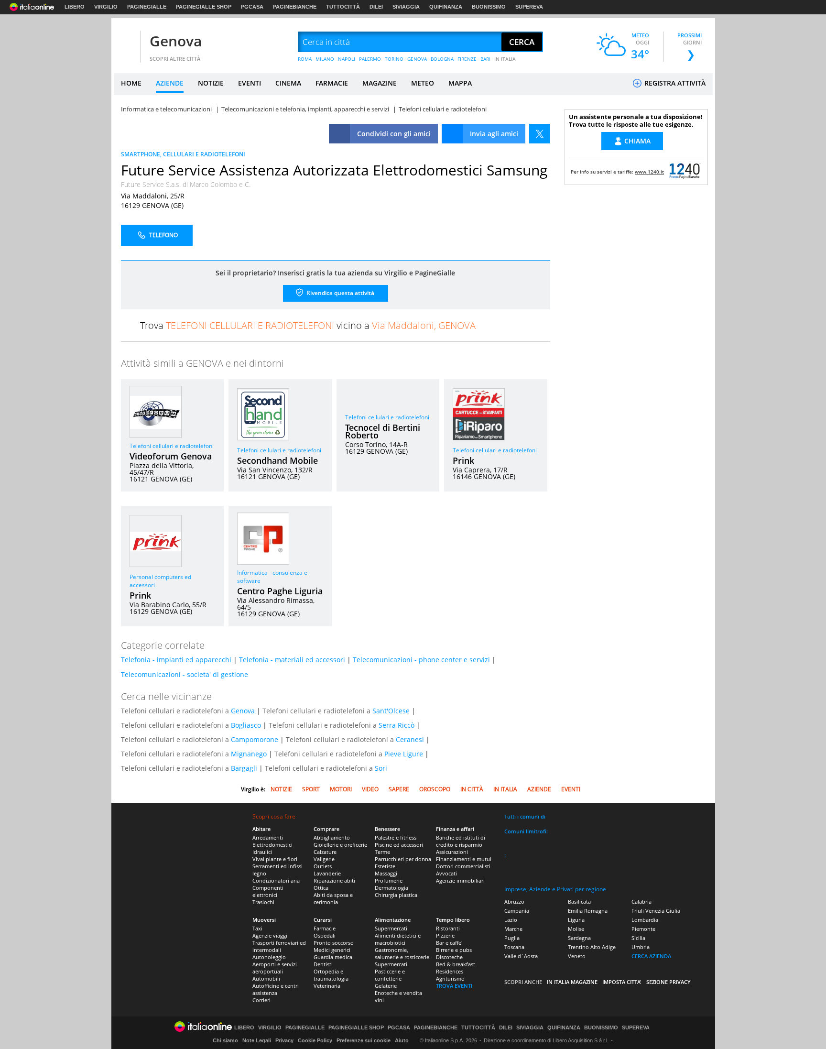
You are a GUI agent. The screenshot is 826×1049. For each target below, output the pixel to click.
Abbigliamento (332, 837)
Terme (382, 851)
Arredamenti (267, 837)
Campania (516, 910)
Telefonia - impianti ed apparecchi (176, 659)
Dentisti (323, 964)
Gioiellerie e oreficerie (340, 844)
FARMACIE (331, 82)
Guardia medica (333, 957)
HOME (131, 82)
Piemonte (643, 928)
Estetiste (385, 866)
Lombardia (644, 919)
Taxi (257, 928)
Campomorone (254, 739)
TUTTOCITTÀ (343, 7)
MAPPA (460, 82)
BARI (485, 58)
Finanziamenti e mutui (463, 859)
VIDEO (370, 789)
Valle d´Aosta (521, 956)
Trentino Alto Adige (592, 947)
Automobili (266, 978)
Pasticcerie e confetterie (390, 975)
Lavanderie (327, 873)
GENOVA (417, 58)
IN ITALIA (505, 58)
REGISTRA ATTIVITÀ (674, 82)
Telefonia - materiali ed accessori (292, 659)
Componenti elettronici (267, 891)
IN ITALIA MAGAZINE (572, 981)
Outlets (323, 866)
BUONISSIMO (489, 7)
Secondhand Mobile (277, 460)
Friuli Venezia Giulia (655, 910)
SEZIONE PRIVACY (668, 981)
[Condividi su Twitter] (539, 133)
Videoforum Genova (171, 456)
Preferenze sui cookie (364, 1040)
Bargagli (244, 768)
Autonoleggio (269, 957)
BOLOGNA (442, 58)
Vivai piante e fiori (274, 859)
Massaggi (386, 873)
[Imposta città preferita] (125, 42)
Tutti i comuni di (524, 816)
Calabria (641, 901)
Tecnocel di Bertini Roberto (382, 431)
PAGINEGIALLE (146, 7)
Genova (176, 41)
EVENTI (249, 82)
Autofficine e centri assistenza (275, 989)
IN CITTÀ (471, 789)
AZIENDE (170, 82)
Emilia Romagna (588, 910)
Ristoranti (448, 928)
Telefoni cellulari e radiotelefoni (172, 446)
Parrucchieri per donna (403, 859)
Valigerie (324, 859)
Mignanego (249, 753)
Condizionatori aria (276, 880)
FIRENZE (467, 58)
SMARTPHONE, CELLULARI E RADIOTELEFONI (183, 154)
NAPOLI (346, 58)
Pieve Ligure (403, 753)
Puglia (512, 937)
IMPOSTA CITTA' (621, 981)
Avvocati (446, 873)
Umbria (640, 947)
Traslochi (263, 902)
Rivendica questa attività (339, 293)
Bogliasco (246, 725)
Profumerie (388, 880)
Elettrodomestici (272, 844)
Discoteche (449, 957)
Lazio (510, 919)
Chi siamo (225, 1040)
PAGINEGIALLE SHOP (203, 7)
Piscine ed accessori (399, 844)
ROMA (305, 58)
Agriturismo (450, 978)
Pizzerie (445, 935)
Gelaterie (386, 985)
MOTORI (341, 789)
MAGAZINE (379, 82)
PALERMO (370, 58)
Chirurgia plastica (396, 894)
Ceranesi (410, 739)
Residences (449, 971)
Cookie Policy (315, 1040)
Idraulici (262, 851)
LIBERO (75, 7)
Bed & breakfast (455, 964)
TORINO (394, 58)
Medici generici (332, 949)
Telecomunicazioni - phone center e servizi (421, 659)
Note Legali (256, 1040)
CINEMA (288, 82)
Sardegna (579, 937)
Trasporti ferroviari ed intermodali (279, 946)
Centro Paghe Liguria (280, 591)
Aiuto (402, 1040)
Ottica (321, 887)
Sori (381, 768)
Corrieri (261, 1000)
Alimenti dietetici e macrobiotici (398, 939)
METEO (422, 82)
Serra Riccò (396, 725)
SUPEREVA (529, 7)
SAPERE (399, 789)
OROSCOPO (434, 789)
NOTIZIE (211, 82)
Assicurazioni (452, 851)
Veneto (577, 956)
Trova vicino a (308, 325)
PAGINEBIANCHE (294, 7)
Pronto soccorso (334, 942)
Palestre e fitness (395, 837)
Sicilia (638, 937)
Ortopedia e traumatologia (331, 975)
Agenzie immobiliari (460, 880)
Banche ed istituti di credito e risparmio (460, 841)
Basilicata (579, 901)
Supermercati (391, 928)
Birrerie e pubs (454, 949)
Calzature (325, 851)
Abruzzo (514, 901)
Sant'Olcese (391, 710)
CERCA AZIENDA (651, 956)
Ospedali (325, 935)
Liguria (576, 919)
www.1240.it (649, 171)
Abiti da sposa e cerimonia (333, 898)
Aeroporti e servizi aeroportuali (274, 968)
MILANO (324, 58)
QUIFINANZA (445, 7)
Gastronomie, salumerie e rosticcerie (402, 953)
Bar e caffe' (449, 942)
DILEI (376, 7)
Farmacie (325, 928)
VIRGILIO (106, 7)
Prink (463, 460)
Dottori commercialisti (463, 866)
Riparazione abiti (334, 880)
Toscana (514, 947)
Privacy (284, 1040)
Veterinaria (327, 985)
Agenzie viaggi (269, 935)
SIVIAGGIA (406, 7)
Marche (513, 928)
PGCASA (252, 7)
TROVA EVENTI (454, 985)
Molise (576, 928)
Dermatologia (391, 887)
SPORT (311, 789)
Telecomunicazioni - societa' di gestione (184, 674)
